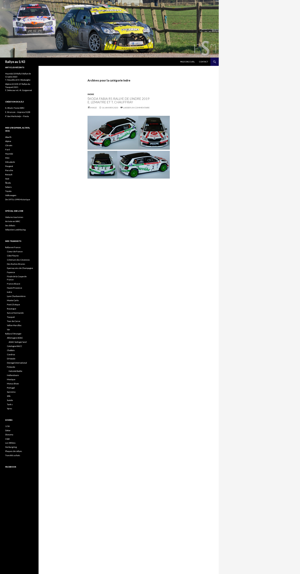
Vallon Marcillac (14, 325)
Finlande (11, 367)
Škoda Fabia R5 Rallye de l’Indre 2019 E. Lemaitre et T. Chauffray (118, 100)
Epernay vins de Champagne (20, 268)
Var (8, 329)
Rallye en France (12, 247)
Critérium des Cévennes (18, 259)
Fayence (11, 272)
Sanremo (11, 392)
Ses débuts (10, 225)
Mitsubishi (10, 162)
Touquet (11, 317)
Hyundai (9, 153)
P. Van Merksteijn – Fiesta (17, 116)
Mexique (11, 379)
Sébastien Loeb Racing (15, 229)
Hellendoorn (13, 375)
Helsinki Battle (15, 371)
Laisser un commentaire (136, 107)
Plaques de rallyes (13, 451)
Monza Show (13, 383)
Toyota (8, 191)
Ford (7, 149)
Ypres (9, 408)
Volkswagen (10, 195)
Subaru (8, 187)
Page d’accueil (187, 62)
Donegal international (17, 362)
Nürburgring (11, 447)
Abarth (8, 137)
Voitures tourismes (14, 217)
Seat (7, 178)
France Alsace (13, 283)
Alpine (8, 141)
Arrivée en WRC (12, 221)
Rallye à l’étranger (13, 333)
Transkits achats (12, 455)
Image (93, 107)
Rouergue (11, 308)
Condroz (11, 354)
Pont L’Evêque (13, 304)
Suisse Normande (15, 313)
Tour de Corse (13, 321)
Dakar (8, 430)
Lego (7, 438)
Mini (7, 158)
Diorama (9, 434)
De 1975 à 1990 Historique (17, 199)
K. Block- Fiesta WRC (14, 108)
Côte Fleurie (13, 255)
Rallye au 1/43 (15, 62)
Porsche (9, 170)
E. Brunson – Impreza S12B (17, 112)
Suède (10, 400)
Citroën (8, 145)
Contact (203, 62)
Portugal (11, 387)
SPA (8, 396)
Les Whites (10, 443)
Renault (8, 174)
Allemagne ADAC (15, 337)
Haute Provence (14, 288)
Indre (91, 94)
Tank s (10, 404)
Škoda (8, 183)
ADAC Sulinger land (18, 342)
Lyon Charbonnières (16, 296)
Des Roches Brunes (16, 264)
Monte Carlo (13, 300)
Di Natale (11, 358)
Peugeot (9, 166)
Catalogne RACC (14, 346)
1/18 (7, 426)
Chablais (11, 350)
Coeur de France (15, 251)
